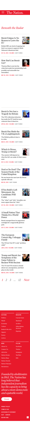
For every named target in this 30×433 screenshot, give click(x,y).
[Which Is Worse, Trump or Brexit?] (25, 151)
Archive (18, 323)
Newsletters (4, 366)
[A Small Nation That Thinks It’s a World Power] (25, 215)
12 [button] (19, 279)
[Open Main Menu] (3, 12)
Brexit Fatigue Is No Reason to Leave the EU (10, 40)
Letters (3, 338)
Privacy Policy (5, 406)
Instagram (19, 352)
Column (11, 53)
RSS (17, 358)
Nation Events (5, 355)
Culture (3, 326)
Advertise (4, 352)
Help (2, 415)
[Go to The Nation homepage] (15, 12)
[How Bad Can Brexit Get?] (25, 62)
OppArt (3, 332)
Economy (4, 323)
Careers (7, 415)
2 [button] (6, 279)
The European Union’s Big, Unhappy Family (11, 237)
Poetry (3, 335)
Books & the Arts (6, 329)
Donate (6, 399)
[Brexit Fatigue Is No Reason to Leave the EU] (25, 40)
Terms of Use (5, 409)
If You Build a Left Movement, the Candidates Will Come (9, 193)
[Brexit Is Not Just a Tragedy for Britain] (25, 113)
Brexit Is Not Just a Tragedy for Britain (9, 112)
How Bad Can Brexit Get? (10, 61)
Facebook (19, 346)
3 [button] (10, 279)
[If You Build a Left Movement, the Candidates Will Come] (25, 192)
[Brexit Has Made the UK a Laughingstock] (25, 134)
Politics (3, 318)
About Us (4, 346)
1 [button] (2, 279)
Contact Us (4, 349)
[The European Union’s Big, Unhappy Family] (25, 237)
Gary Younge (19, 53)
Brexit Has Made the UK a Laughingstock (10, 132)
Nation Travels (5, 361)
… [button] (15, 279)
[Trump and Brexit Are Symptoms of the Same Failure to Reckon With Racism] (25, 257)
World (3, 321)
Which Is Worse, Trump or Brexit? (9, 150)
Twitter (18, 349)
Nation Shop (5, 358)
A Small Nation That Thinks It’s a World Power (10, 215)
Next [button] (26, 279)
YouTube (18, 355)
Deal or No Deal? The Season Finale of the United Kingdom (10, 172)
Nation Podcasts (6, 363)
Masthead (19, 321)
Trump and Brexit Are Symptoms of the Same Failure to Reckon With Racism (11, 259)
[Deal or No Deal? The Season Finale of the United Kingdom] (25, 171)
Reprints (18, 331)
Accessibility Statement (8, 412)
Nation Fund (4, 417)
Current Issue (20, 318)
